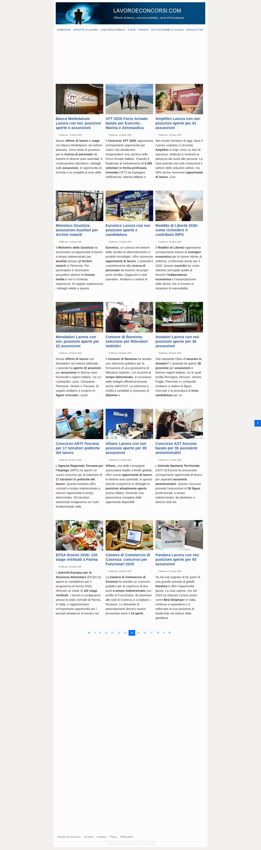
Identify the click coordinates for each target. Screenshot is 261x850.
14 (131, 632)
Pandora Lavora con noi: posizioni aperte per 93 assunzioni (177, 559)
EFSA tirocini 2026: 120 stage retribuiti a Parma (77, 557)
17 (151, 632)
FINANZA (143, 30)
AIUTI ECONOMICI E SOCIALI (167, 30)
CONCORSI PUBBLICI (112, 30)
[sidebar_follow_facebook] (257, 423)
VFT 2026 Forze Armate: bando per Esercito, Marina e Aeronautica (127, 123)
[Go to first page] (89, 633)
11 (112, 632)
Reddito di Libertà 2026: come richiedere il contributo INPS (176, 230)
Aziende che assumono (69, 836)
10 (106, 632)
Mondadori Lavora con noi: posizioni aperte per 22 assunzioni (77, 341)
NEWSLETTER (194, 30)
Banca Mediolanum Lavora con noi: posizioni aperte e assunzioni (78, 123)
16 (144, 632)
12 (119, 632)
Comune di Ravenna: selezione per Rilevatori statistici (127, 341)
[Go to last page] (169, 633)
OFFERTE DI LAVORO (85, 30)
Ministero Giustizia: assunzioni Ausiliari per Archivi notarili (77, 230)
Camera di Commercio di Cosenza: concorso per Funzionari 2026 (128, 559)
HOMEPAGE (64, 30)
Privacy (113, 836)
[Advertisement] (130, 56)
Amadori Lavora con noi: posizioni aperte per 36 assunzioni (177, 341)
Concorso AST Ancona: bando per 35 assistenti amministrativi (176, 448)
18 (157, 632)
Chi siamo (88, 836)
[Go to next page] (163, 633)
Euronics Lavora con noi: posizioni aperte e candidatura (128, 230)
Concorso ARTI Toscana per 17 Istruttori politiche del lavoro (78, 448)
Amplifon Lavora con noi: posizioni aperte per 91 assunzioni (178, 123)
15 (138, 632)
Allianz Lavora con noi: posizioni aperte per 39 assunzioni (126, 448)
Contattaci (101, 836)
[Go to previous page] (95, 633)
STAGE (132, 30)
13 (125, 632)
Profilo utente (126, 836)
